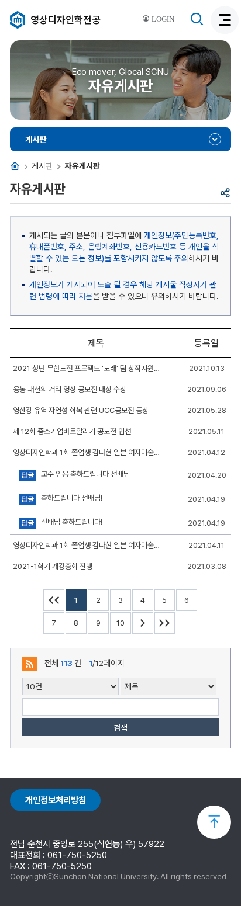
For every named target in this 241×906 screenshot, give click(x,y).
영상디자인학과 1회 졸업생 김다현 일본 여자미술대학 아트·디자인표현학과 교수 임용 (88, 452)
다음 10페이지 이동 (142, 623)
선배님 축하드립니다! (70, 522)
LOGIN (162, 19)
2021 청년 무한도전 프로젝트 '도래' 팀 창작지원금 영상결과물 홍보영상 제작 (88, 368)
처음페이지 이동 (53, 600)
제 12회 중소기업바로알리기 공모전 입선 (72, 431)
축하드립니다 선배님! (70, 498)
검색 (120, 728)
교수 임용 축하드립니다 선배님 (84, 474)
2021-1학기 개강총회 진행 (52, 566)
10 (120, 623)
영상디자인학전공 (65, 20)
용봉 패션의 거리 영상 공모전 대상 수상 (69, 389)
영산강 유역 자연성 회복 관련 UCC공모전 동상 (81, 410)
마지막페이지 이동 (164, 623)
